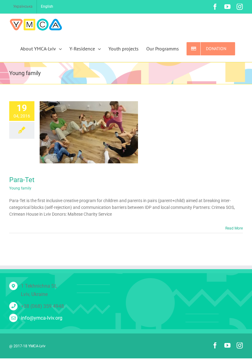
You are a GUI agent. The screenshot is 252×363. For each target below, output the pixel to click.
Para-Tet (21, 180)
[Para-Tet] (89, 132)
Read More (234, 228)
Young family (20, 188)
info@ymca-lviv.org (41, 318)
